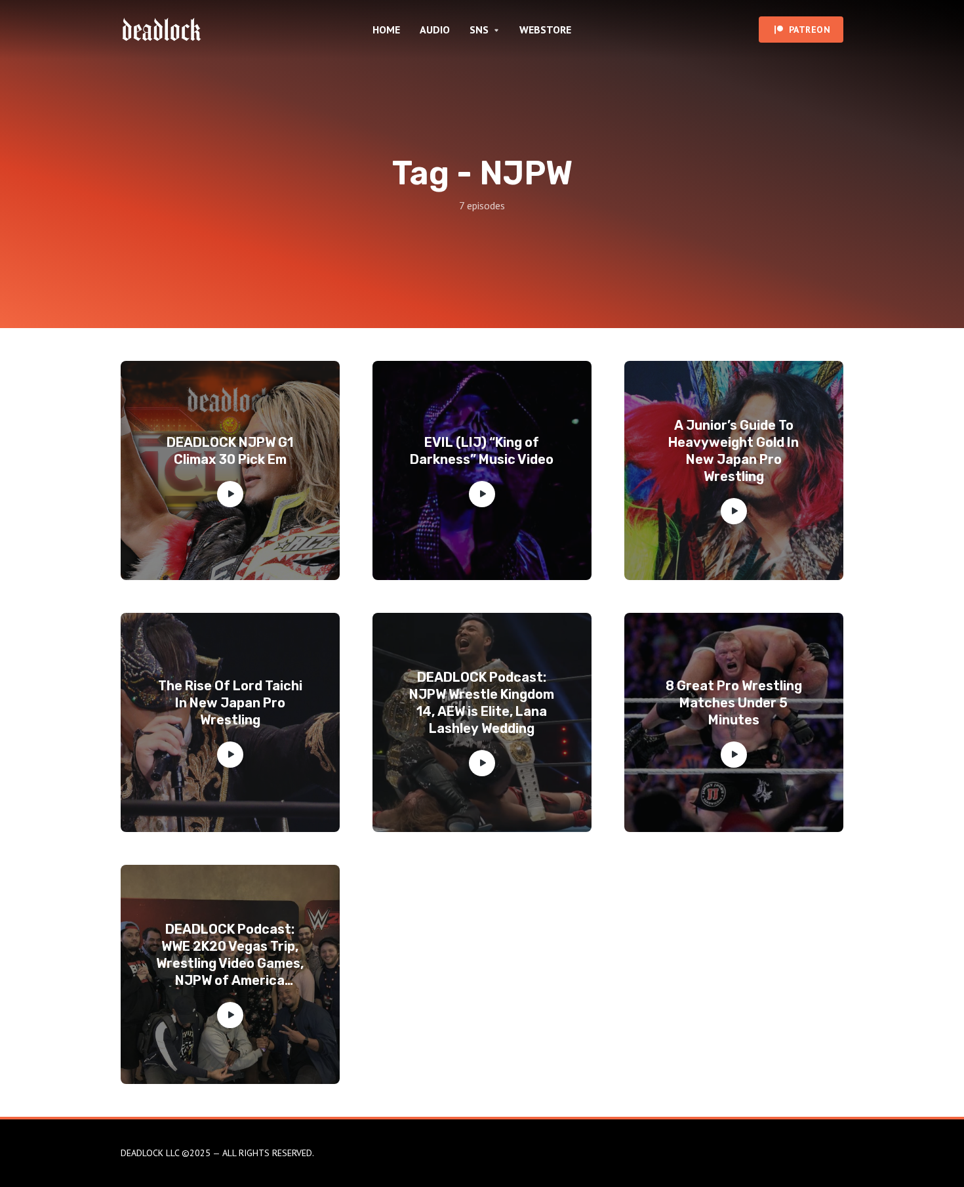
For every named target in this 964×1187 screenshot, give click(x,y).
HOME (386, 29)
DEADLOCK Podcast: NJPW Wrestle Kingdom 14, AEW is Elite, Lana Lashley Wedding (481, 702)
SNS (479, 29)
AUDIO (435, 29)
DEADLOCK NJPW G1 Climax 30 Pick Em (230, 450)
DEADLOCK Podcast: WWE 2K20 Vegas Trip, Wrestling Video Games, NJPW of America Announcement (230, 955)
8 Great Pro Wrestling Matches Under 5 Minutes (734, 703)
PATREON (810, 29)
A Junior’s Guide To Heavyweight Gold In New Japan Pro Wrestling (733, 450)
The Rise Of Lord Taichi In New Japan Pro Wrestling (230, 703)
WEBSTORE (545, 29)
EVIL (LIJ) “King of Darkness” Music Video (481, 450)
